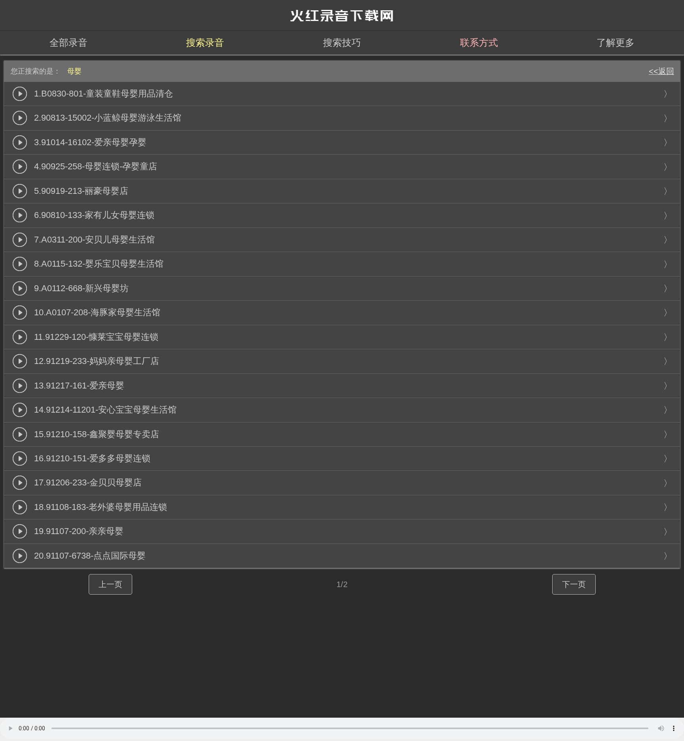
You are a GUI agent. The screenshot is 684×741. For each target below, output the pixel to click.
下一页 (574, 584)
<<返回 (661, 71)
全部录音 (68, 42)
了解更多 (616, 42)
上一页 (110, 584)
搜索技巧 (342, 42)
